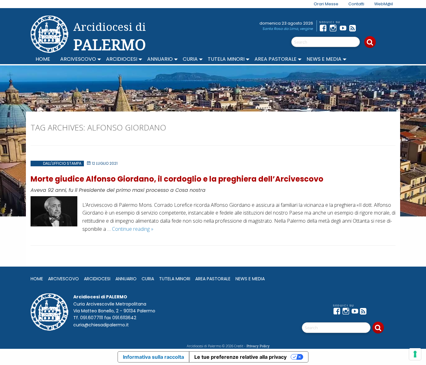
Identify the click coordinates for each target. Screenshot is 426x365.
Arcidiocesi (121, 59)
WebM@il (383, 4)
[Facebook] (324, 28)
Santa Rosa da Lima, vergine (288, 28)
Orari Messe (326, 4)
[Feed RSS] (354, 28)
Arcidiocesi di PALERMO (109, 37)
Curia (190, 59)
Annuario (160, 59)
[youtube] (344, 28)
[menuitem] (322, 4)
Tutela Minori (226, 59)
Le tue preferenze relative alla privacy (240, 357)
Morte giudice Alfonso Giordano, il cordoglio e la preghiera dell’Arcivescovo (177, 179)
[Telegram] (364, 28)
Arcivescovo (78, 59)
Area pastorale (275, 59)
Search (370, 42)
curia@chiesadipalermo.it (101, 325)
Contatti (356, 4)
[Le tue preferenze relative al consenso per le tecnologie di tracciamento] (415, 354)
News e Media (324, 59)
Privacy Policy (257, 346)
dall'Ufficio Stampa (62, 163)
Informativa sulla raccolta (153, 357)
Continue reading (132, 228)
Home (43, 59)
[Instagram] (334, 28)
